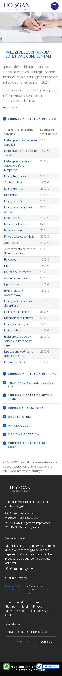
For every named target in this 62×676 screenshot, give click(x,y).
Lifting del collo (13, 201)
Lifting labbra (12, 330)
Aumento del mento (16, 278)
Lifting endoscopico (16, 311)
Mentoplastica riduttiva (18, 318)
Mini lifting (10, 195)
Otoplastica (11, 242)
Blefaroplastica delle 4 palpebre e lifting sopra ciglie (18, 341)
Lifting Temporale (15, 176)
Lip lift (8, 265)
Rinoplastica (12, 218)
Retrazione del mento (17, 272)
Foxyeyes (10, 259)
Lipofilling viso (13, 284)
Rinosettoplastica (15, 224)
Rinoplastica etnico (16, 230)
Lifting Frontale (13, 188)
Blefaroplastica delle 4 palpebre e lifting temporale (18, 166)
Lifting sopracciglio (16, 324)
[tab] (31, 118)
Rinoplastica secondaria (19, 236)
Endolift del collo (14, 362)
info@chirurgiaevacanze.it (20, 513)
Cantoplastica (13, 182)
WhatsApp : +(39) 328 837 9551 (22, 518)
